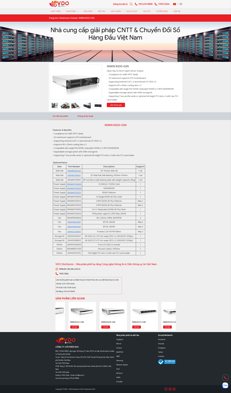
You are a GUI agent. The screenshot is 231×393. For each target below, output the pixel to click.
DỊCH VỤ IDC (132, 11)
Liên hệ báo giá (116, 105)
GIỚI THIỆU (56, 11)
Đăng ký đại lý (120, 4)
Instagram (162, 348)
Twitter (160, 352)
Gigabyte (119, 339)
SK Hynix (119, 373)
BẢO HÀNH (116, 11)
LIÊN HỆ (176, 11)
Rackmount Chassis (68, 18)
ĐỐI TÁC (102, 11)
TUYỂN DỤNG (162, 11)
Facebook (161, 339)
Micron (118, 344)
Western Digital (122, 365)
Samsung (119, 361)
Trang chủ (53, 18)
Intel (118, 369)
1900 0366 (164, 4)
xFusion (119, 348)
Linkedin (161, 356)
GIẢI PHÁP (88, 11)
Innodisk (119, 382)
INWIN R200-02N (86, 18)
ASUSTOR (119, 352)
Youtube (161, 344)
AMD (118, 356)
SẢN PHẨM (71, 11)
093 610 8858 (146, 4)
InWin (118, 377)
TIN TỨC (146, 11)
